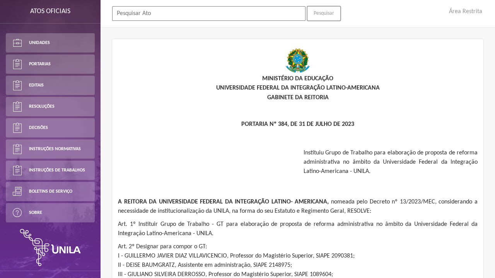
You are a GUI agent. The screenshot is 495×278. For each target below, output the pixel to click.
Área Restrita (465, 11)
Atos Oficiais (50, 11)
